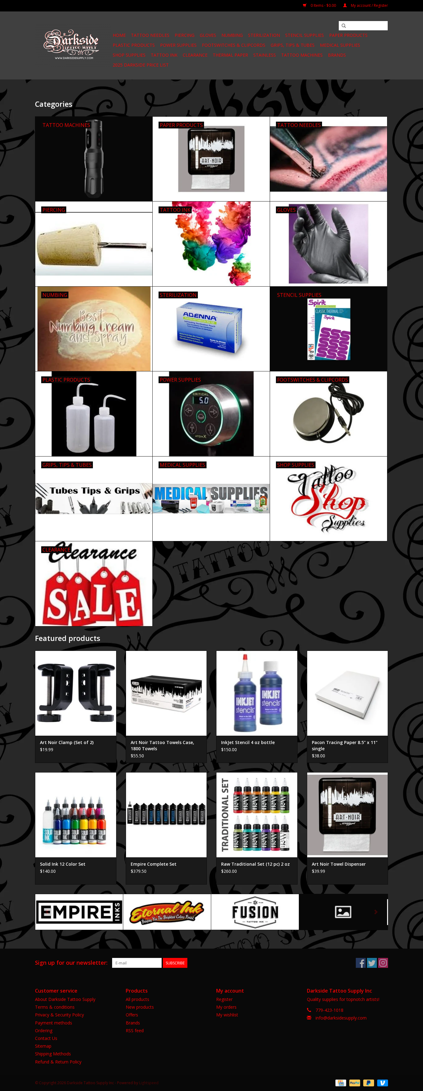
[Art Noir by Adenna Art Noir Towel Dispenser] (347, 814)
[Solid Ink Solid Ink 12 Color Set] (75, 814)
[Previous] (47, 912)
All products (137, 999)
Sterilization (264, 35)
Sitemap (43, 1046)
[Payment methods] (340, 1082)
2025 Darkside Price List (141, 65)
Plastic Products (134, 45)
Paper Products (348, 35)
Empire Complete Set (154, 864)
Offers (132, 1015)
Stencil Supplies (304, 35)
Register (224, 999)
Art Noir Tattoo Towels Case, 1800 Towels (162, 745)
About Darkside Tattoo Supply (65, 999)
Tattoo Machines (302, 55)
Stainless (264, 55)
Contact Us (46, 1038)
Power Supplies (178, 45)
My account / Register (369, 5)
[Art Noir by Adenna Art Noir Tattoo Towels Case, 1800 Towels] (166, 693)
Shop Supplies (129, 55)
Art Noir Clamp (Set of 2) (67, 742)
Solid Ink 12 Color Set (62, 864)
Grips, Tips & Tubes (293, 45)
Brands (337, 55)
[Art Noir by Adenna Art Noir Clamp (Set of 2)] (75, 693)
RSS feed (135, 1030)
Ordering (43, 1030)
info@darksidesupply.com (341, 1018)
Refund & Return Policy (58, 1062)
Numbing (232, 35)
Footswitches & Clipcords (233, 45)
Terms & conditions (55, 1007)
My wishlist (227, 1015)
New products (140, 1007)
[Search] (343, 26)
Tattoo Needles (150, 35)
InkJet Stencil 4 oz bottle (248, 742)
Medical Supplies (340, 45)
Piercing (184, 35)
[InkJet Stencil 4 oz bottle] (257, 693)
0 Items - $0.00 (323, 5)
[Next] (376, 912)
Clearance (195, 55)
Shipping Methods (53, 1054)
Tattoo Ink (164, 55)
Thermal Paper (230, 55)
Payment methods (53, 1023)
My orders (226, 1007)
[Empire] (79, 912)
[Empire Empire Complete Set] (166, 814)
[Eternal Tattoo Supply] (167, 912)
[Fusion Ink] (255, 912)
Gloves (208, 35)
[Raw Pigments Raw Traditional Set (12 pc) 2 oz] (257, 814)
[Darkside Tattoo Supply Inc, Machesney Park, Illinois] (73, 45)
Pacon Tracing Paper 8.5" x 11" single (344, 745)
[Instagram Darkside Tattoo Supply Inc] (383, 963)
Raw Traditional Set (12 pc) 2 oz (255, 864)
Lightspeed (149, 1082)
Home (119, 35)
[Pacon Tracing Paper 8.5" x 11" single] (347, 693)
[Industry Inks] (343, 912)
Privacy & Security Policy (59, 1015)
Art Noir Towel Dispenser (339, 864)
